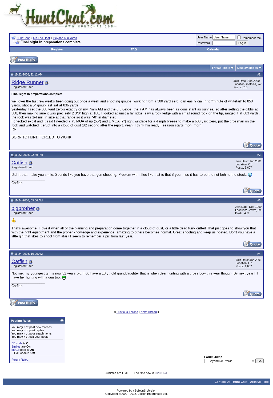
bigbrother (23, 208)
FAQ (134, 49)
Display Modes (247, 67)
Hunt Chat (23, 37)
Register (57, 49)
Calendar (213, 49)
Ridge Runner (27, 82)
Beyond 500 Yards (65, 37)
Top (266, 381)
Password (203, 43)
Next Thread (148, 311)
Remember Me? (252, 37)
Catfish (19, 162)
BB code (16, 343)
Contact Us (222, 381)
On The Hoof (41, 37)
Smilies (16, 346)
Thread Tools (221, 67)
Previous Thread (127, 311)
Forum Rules (19, 359)
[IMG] (15, 349)
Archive (255, 381)
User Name (204, 37)
